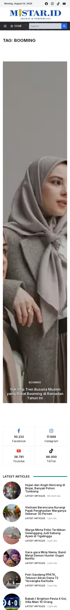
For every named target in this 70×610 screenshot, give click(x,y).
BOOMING (35, 382)
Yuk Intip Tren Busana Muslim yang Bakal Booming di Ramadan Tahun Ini (35, 393)
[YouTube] (64, 3)
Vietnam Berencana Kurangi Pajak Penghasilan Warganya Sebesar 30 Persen (45, 511)
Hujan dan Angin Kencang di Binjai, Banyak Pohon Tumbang (45, 488)
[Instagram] (52, 3)
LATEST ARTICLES (35, 496)
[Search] (64, 26)
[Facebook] (46, 3)
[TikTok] (58, 3)
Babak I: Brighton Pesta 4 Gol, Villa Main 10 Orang (46, 600)
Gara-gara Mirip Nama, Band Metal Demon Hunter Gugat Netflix (45, 555)
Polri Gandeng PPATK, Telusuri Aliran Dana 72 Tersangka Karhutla (41, 578)
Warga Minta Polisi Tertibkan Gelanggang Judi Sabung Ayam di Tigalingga (45, 533)
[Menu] (5, 26)
